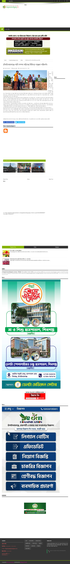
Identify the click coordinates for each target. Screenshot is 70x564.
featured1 (9, 273)
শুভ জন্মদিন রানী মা (23, 273)
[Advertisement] (47, 15)
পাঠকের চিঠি (6, 274)
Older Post (51, 179)
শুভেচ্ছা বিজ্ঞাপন (62, 273)
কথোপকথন (27, 545)
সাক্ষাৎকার (51, 271)
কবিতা (2, 274)
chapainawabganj (29, 273)
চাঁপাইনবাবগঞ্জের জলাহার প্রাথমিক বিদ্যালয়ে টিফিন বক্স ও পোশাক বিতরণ (20, 258)
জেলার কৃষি (62, 271)
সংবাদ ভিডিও (28, 548)
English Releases (40, 273)
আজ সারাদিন (7, 29)
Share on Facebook (10, 122)
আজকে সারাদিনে (31, 271)
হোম (26, 540)
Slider (28, 68)
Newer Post (5, 179)
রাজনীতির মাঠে (43, 271)
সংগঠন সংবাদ (36, 271)
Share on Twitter (21, 122)
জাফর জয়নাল (49, 273)
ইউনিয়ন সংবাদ (35, 273)
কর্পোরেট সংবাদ (46, 273)
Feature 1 (55, 271)
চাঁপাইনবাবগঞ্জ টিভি (55, 273)
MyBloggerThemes (23, 562)
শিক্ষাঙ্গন (39, 271)
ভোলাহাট (60, 273)
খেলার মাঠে (48, 271)
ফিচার (15, 273)
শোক (46, 271)
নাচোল (52, 273)
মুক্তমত (40, 543)
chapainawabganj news (23, 68)
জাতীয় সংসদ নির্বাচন (18, 273)
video (67, 271)
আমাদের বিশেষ (38, 540)
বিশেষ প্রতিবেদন (25, 271)
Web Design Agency (10, 562)
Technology (66, 273)
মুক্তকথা (59, 271)
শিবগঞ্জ (65, 271)
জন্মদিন (4, 274)
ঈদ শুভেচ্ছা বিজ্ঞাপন (4, 273)
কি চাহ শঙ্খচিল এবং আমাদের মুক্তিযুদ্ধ (15, 250)
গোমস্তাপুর (12, 273)
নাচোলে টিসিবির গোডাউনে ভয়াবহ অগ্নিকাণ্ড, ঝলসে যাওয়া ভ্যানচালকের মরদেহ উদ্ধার (22, 1)
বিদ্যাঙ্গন (38, 545)
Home (28, 179)
